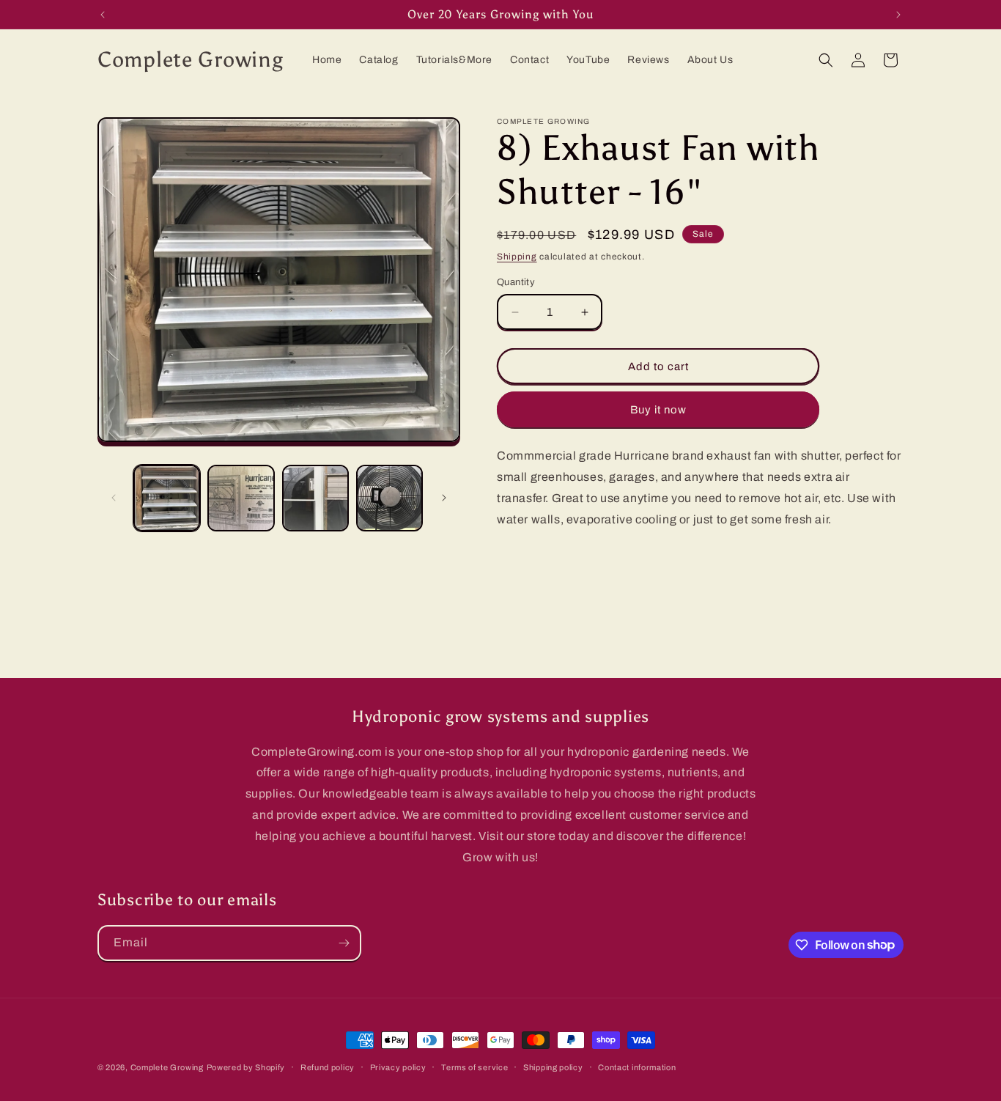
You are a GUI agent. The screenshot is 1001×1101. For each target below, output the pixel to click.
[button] (826, 60)
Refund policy (327, 1066)
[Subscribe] (344, 943)
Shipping (517, 256)
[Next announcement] (898, 15)
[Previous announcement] (102, 15)
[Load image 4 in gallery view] (389, 498)
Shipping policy (553, 1066)
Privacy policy (398, 1066)
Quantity (516, 282)
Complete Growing (167, 1067)
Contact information (637, 1066)
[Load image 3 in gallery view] (315, 498)
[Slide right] (444, 498)
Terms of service (474, 1066)
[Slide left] (113, 498)
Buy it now (658, 410)
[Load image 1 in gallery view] (166, 498)
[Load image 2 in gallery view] (240, 498)
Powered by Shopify (246, 1067)
